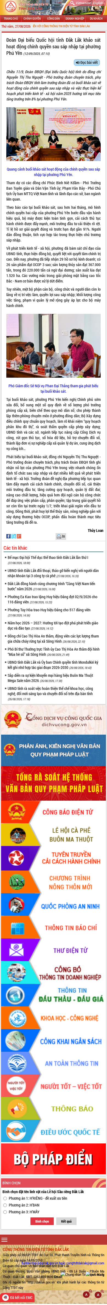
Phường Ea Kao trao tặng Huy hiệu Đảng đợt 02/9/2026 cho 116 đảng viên (52, 599)
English (98, 3)
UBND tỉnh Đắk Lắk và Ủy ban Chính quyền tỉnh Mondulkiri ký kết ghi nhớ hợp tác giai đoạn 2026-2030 (53, 665)
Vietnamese (83, 3)
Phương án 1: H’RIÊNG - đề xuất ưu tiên (38, 1198)
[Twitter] (14, 535)
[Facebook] (9, 535)
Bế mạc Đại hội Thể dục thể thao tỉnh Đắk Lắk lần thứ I (48, 560)
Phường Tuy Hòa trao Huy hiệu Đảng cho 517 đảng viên (49, 612)
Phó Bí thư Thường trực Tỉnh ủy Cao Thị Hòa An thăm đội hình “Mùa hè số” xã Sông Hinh (54, 651)
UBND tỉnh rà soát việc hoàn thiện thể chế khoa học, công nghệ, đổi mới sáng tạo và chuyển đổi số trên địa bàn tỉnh (50, 693)
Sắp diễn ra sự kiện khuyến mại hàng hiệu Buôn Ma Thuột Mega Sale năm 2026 (50, 678)
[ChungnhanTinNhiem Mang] (82, 1274)
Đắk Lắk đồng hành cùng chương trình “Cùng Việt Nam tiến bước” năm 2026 (51, 586)
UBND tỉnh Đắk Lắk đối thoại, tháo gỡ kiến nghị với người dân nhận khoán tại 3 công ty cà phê (53, 573)
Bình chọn (42, 1221)
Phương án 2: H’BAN (24, 1205)
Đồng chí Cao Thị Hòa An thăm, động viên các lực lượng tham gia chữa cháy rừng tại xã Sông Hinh (53, 638)
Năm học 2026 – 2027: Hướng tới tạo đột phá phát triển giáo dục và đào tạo (53, 625)
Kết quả (66, 1221)
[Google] (19, 535)
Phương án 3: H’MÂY (24, 1211)
